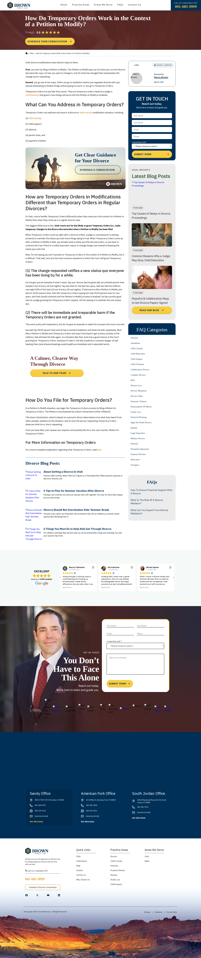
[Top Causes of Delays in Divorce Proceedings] (152, 192)
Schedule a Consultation (97, 169)
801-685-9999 (186, 6)
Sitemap (147, 912)
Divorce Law (136, 385)
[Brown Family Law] (18, 5)
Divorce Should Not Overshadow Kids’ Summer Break (76, 509)
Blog (78, 866)
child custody (86, 112)
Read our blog (149, 310)
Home (26, 53)
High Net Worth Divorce (141, 422)
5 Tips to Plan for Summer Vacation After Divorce (74, 490)
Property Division (138, 454)
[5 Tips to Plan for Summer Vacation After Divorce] (33, 497)
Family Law (136, 412)
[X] (37, 895)
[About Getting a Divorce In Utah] (33, 478)
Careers (79, 870)
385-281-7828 (91, 805)
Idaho (147, 861)
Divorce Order (137, 396)
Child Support (136, 359)
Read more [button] (67, 587)
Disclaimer (158, 912)
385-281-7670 (142, 807)
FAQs (120, 4)
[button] (174, 577)
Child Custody (137, 348)
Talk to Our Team (54, 373)
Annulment (135, 343)
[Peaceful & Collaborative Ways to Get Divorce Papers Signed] (152, 277)
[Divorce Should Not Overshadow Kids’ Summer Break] (33, 516)
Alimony (134, 338)
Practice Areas (80, 4)
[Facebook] (26, 895)
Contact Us (134, 4)
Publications (81, 861)
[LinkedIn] (59, 895)
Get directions (36, 821)
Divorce (113, 856)
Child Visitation (137, 364)
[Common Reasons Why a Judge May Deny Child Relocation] (152, 234)
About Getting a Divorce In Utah (63, 471)
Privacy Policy (172, 912)
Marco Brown (161, 77)
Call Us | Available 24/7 (37, 871)
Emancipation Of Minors (141, 406)
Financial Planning (138, 417)
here (99, 449)
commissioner (32, 95)
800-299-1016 (40, 811)
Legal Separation (138, 433)
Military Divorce (138, 438)
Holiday (134, 428)
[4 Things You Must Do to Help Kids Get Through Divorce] (33, 535)
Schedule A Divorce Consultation (43, 887)
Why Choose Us (83, 879)
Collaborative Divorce (140, 369)
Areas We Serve (103, 4)
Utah (147, 856)
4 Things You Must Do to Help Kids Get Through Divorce (77, 528)
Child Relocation (138, 354)
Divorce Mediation (139, 391)
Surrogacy (135, 465)
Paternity (134, 443)
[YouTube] (48, 895)
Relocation (135, 459)
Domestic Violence (139, 401)
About (63, 4)
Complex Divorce (138, 375)
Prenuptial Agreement (140, 449)
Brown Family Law (44, 912)
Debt (133, 380)
